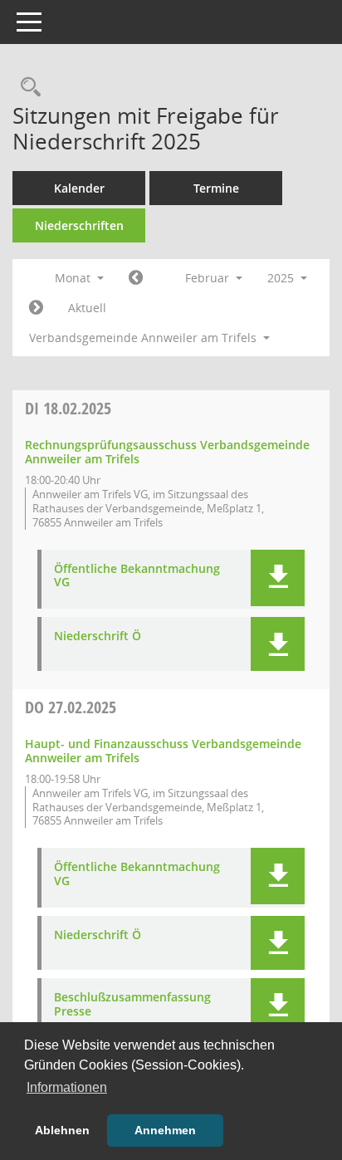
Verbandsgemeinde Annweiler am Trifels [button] (144, 337)
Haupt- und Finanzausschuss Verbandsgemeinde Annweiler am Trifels (163, 751)
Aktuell (87, 308)
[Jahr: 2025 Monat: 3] (36, 308)
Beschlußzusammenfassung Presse (132, 1005)
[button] (278, 578)
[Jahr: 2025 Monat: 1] (135, 278)
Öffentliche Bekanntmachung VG (137, 576)
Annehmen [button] (165, 1130)
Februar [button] (208, 278)
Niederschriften (79, 225)
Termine (216, 188)
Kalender (79, 188)
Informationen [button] (67, 1087)
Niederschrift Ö (97, 636)
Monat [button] (74, 278)
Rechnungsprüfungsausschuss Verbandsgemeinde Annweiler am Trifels (167, 452)
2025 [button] (282, 278)
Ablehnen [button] (62, 1130)
